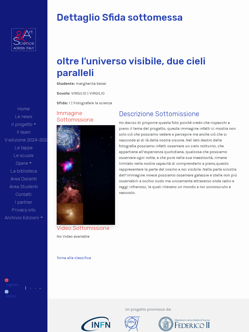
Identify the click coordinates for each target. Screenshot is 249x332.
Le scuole (24, 155)
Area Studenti (23, 186)
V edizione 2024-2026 (27, 140)
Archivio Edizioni (22, 217)
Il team (24, 132)
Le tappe (24, 147)
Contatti (24, 194)
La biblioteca (23, 171)
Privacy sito (24, 210)
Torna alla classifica (74, 257)
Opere (22, 163)
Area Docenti (23, 179)
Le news (23, 116)
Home (24, 109)
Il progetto (21, 124)
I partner (23, 202)
